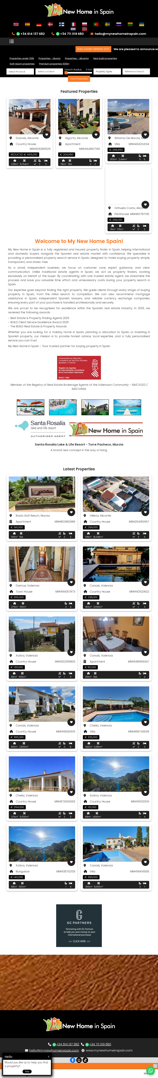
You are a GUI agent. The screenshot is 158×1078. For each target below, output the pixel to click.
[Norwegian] (84, 29)
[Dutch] (73, 29)
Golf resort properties (22, 63)
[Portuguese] (96, 24)
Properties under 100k (22, 58)
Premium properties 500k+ (54, 63)
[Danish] (50, 24)
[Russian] (119, 24)
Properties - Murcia (49, 58)
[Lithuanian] (130, 24)
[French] (73, 24)
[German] (39, 24)
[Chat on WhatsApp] (150, 1070)
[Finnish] (62, 24)
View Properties (79, 78)
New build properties (105, 58)
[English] (16, 24)
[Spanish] (27, 24)
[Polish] (84, 24)
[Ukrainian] (142, 24)
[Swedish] (107, 24)
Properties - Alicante (77, 58)
